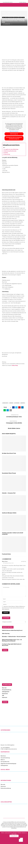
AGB (3, 695)
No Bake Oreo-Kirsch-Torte (9, 453)
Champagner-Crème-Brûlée (14, 423)
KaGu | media (14, 834)
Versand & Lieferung (6, 689)
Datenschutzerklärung (6, 788)
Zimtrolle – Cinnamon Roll (8, 493)
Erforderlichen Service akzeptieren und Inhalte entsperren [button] (14, 138)
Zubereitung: (7, 154)
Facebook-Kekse (6, 554)
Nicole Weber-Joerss (14, 428)
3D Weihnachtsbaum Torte (14, 416)
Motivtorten (11, 17)
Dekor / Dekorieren (5, 17)
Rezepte (20, 17)
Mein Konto (3, 755)
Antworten (23, 561)
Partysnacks (16, 17)
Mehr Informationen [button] (14, 131)
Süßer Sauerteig (5, 633)
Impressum (4, 697)
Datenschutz (5, 693)
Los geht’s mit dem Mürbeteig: (11, 149)
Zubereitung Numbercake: (10, 151)
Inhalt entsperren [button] (14, 133)
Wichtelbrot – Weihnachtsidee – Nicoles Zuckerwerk (14, 636)
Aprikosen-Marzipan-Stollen (9, 512)
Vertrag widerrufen (5, 761)
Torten (23, 17)
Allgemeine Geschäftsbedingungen (8, 763)
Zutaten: (6, 152)
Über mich (4, 687)
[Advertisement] (14, 44)
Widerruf (3, 759)
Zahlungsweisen (5, 691)
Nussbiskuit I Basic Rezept (9, 473)
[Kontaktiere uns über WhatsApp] (2, 841)
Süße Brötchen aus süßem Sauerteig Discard (12, 630)
